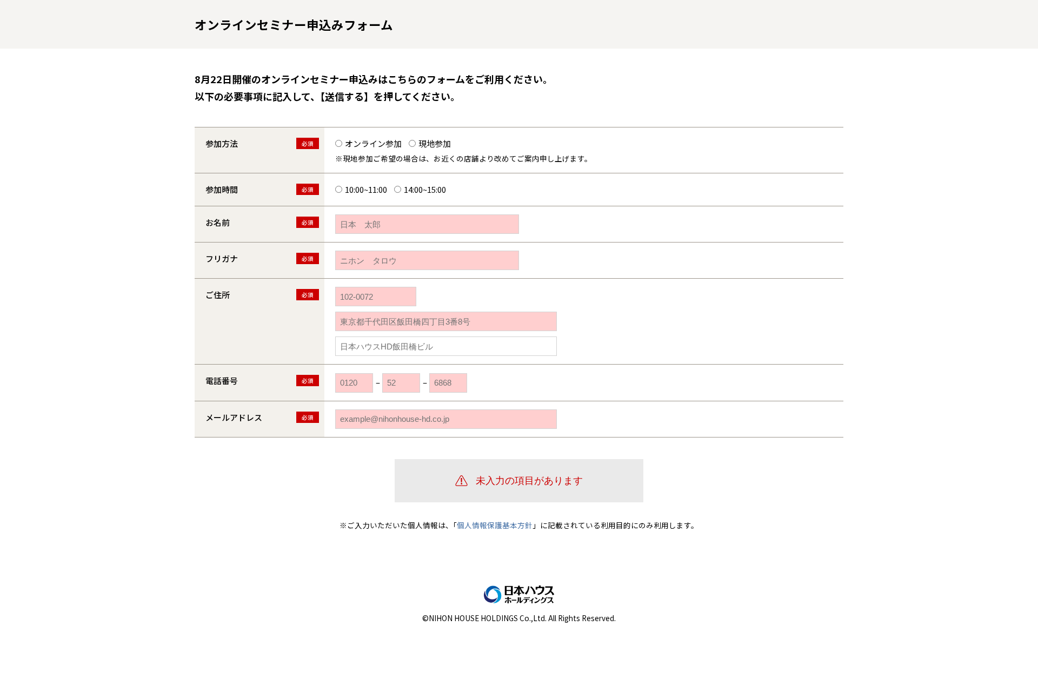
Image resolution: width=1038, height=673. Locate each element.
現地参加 (434, 143)
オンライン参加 (373, 143)
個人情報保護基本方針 (495, 525)
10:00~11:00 (366, 189)
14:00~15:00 (425, 189)
